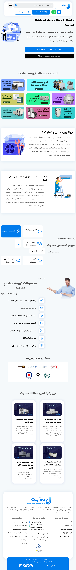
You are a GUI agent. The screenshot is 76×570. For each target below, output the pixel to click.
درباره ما (24, 540)
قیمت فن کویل (67, 533)
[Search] (16, 5)
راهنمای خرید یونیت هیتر (18, 536)
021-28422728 (35, 522)
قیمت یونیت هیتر (66, 529)
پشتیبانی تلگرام (36, 524)
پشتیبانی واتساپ (36, 527)
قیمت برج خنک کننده (65, 536)
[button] (10, 5)
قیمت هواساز (67, 525)
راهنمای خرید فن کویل (19, 522)
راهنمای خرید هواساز (20, 529)
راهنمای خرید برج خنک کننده (17, 533)
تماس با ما (23, 543)
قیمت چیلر (68, 522)
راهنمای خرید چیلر (21, 525)
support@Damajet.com (37, 529)
